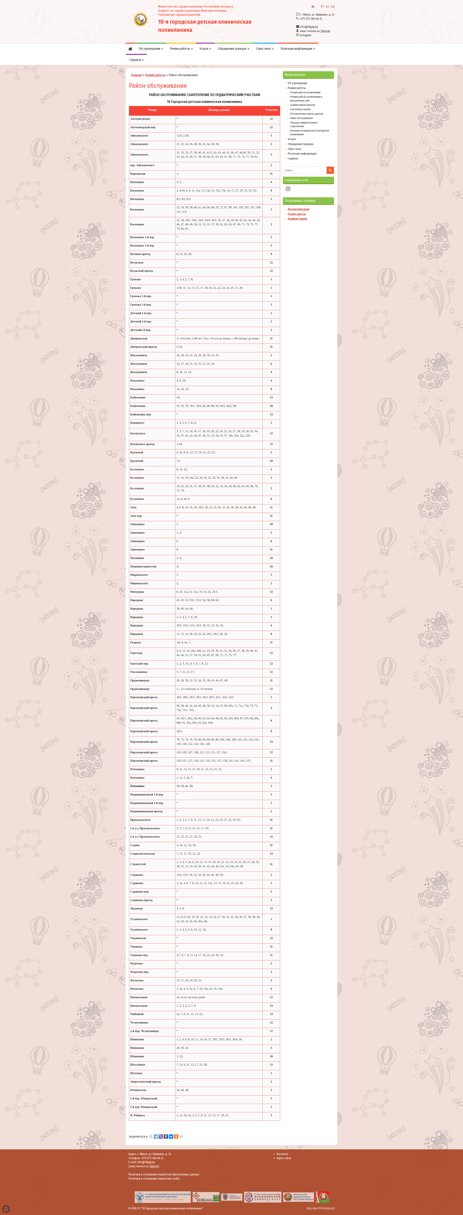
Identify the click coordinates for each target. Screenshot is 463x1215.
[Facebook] (166, 1136)
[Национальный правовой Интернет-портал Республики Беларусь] (307, 1197)
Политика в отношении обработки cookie (154, 1178)
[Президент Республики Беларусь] (278, 1197)
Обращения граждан (300, 144)
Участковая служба (300, 109)
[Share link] (151, 1136)
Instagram (305, 35)
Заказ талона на (315, 31)
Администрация (297, 218)
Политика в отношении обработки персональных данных (163, 1174)
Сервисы (293, 158)
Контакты (282, 1154)
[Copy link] (181, 1136)
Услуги (292, 139)
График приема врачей (302, 105)
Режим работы (155, 75)
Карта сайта (284, 1158)
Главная (136, 75)
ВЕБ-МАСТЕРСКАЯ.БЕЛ (321, 1208)
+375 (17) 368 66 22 (311, 18)
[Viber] (161, 1136)
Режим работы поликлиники (305, 92)
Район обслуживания (301, 118)
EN (333, 7)
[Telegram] (156, 1136)
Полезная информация (302, 153)
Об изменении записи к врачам (306, 113)
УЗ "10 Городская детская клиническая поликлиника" (170, 1208)
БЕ (327, 7)
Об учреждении (297, 83)
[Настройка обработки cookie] (6, 1209)
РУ (322, 7)
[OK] (176, 1136)
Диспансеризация (298, 209)
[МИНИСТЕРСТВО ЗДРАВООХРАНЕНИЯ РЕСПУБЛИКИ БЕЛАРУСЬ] (245, 1197)
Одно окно (294, 149)
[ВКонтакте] (171, 1136)
